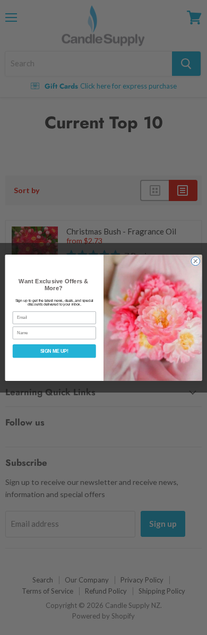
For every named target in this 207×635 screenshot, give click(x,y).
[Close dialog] (195, 260)
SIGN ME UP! (54, 351)
